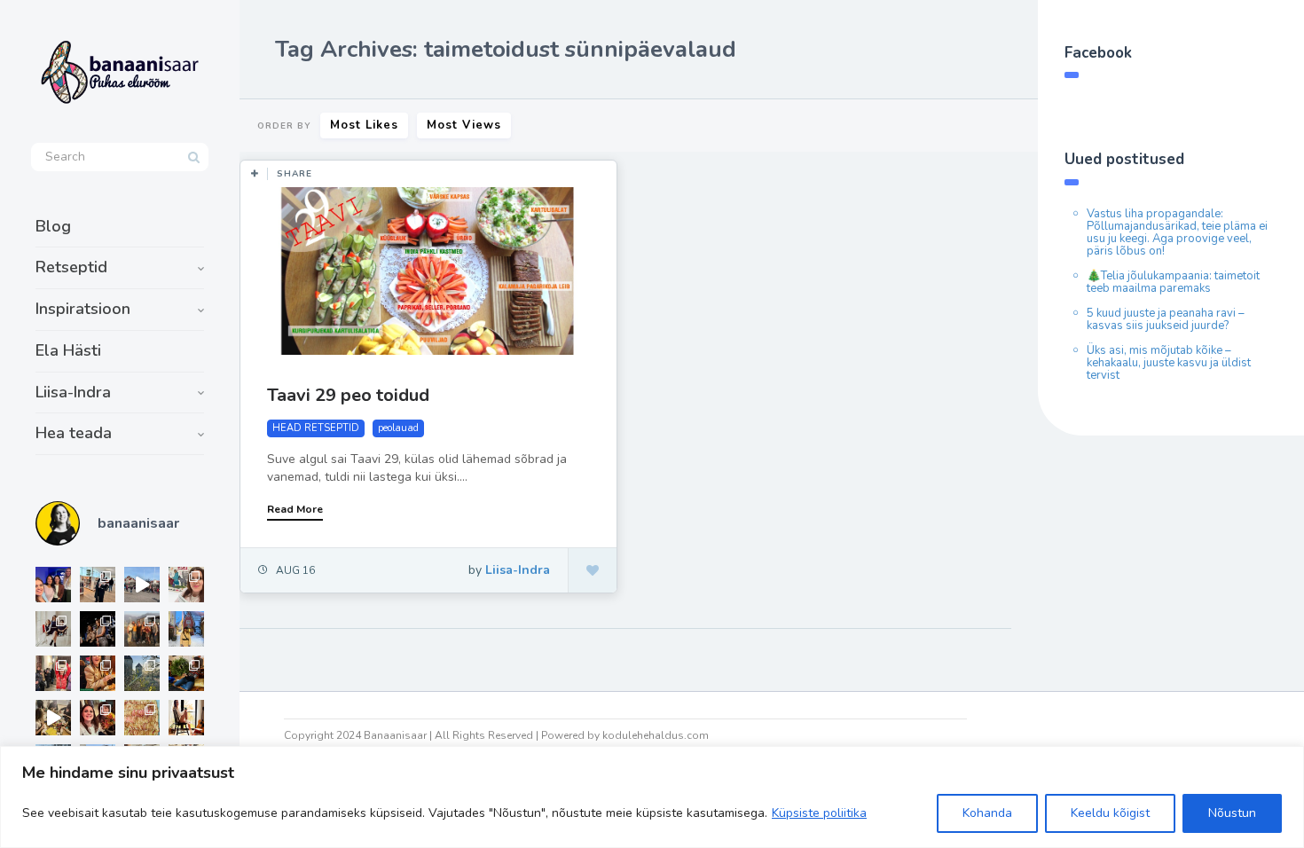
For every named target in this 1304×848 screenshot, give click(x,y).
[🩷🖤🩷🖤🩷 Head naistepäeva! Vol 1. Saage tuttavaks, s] (97, 629)
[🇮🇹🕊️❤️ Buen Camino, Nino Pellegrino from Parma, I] (142, 629)
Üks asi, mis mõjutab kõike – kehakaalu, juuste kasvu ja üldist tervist (1169, 362)
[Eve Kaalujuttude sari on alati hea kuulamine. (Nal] (53, 584)
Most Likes (364, 125)
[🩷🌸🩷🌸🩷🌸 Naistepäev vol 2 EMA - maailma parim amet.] (53, 629)
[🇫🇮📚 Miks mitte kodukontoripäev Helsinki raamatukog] (97, 584)
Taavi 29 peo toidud (348, 395)
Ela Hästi (68, 350)
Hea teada (73, 433)
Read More (295, 509)
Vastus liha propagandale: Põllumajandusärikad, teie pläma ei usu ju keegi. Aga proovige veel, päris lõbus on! (1177, 232)
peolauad (398, 428)
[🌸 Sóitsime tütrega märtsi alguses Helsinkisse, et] (142, 584)
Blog (53, 226)
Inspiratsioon (82, 308)
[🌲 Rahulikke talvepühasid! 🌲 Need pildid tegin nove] (142, 673)
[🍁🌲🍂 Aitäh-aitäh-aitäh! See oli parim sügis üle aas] (186, 717)
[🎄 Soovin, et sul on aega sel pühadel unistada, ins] (97, 673)
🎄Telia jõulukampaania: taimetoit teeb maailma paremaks (1173, 282)
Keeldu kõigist (1110, 813)
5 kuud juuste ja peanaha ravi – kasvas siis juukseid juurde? (1166, 319)
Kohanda (987, 813)
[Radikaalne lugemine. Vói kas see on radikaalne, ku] (186, 584)
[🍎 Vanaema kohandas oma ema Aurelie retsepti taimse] (142, 717)
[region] (652, 797)
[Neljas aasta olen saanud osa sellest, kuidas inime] (53, 673)
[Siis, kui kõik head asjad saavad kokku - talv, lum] (186, 629)
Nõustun (1232, 813)
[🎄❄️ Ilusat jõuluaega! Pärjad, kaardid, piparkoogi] (186, 673)
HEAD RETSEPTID (315, 428)
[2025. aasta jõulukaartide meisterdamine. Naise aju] (53, 717)
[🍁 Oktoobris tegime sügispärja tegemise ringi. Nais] (97, 717)
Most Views (464, 125)
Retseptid (71, 267)
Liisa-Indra (73, 392)
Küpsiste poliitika (819, 813)
